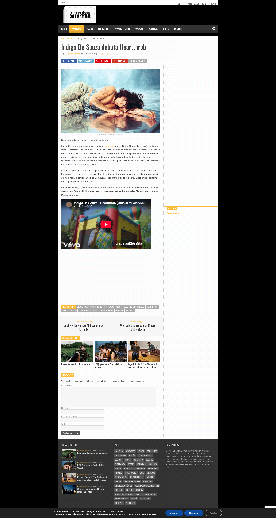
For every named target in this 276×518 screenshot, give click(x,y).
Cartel (118, 481)
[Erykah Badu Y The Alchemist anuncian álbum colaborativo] (144, 361)
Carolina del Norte (93, 306)
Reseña (132, 455)
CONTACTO (64, 2)
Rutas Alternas (173, 213)
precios (118, 472)
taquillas (150, 477)
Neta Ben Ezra (107, 310)
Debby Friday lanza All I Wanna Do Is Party (84, 327)
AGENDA (153, 28)
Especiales (141, 464)
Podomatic (130, 503)
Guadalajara (120, 455)
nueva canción (121, 498)
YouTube (118, 459)
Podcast (119, 490)
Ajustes (213, 512)
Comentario (67, 385)
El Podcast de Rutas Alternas (128, 494)
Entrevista (120, 464)
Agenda (118, 468)
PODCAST (139, 28)
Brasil (80, 306)
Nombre (65, 408)
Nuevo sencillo (136, 477)
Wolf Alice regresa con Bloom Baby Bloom (138, 327)
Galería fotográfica (134, 490)
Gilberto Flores (72, 53)
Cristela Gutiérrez (123, 485)
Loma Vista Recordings (89, 310)
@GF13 (104, 53)
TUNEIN (178, 28)
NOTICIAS (77, 28)
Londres (153, 464)
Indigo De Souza (69, 310)
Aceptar (174, 512)
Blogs (128, 459)
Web (63, 424)
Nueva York (147, 481)
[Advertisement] (160, 14)
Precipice (109, 146)
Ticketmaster (131, 472)
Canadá (134, 498)
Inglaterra (140, 468)
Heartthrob (152, 306)
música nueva (121, 477)
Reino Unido (152, 451)
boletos (149, 459)
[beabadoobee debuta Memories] (77, 361)
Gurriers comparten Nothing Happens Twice (91, 490)
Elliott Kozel (122, 306)
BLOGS (89, 28)
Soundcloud (150, 494)
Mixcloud (151, 472)
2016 (142, 472)
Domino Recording (132, 481)
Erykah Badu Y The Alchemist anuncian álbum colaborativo (142, 365)
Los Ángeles (145, 498)
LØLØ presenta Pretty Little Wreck (108, 365)
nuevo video (153, 468)
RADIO (165, 28)
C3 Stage (119, 503)
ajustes (152, 514)
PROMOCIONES (122, 28)
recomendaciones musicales (147, 485)
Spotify (131, 464)
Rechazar (194, 512)
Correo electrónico (70, 416)
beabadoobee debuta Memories (76, 364)
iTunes (141, 451)
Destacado (109, 306)
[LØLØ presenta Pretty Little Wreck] (111, 361)
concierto (138, 459)
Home (64, 28)
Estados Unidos (137, 306)
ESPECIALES (104, 28)
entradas (128, 468)
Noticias (119, 310)
